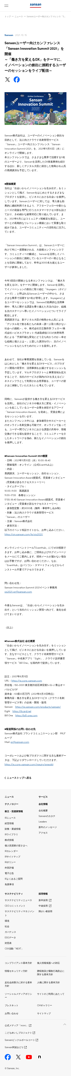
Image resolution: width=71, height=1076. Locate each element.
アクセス (43, 832)
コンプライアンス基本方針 (18, 962)
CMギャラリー (44, 1005)
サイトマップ (44, 1013)
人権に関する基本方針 (48, 982)
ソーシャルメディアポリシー (18, 995)
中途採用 (43, 905)
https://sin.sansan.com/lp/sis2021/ (24, 534)
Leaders (43, 821)
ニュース (19, 16)
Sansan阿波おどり (14, 1047)
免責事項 (9, 884)
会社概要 (43, 810)
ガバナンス (10, 931)
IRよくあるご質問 (14, 878)
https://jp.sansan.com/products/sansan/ (38, 706)
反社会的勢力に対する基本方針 (18, 984)
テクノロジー (11, 803)
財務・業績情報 (13, 828)
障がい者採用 (45, 911)
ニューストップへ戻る (19, 777)
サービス (43, 796)
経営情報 (9, 823)
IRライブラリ (11, 834)
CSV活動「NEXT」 (14, 948)
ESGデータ (10, 937)
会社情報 (43, 803)
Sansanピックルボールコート (20, 1039)
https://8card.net (21, 711)
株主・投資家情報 (14, 811)
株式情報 (9, 839)
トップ (8, 16)
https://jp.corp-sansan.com (26, 680)
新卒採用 (43, 900)
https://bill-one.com (26, 715)
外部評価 (9, 867)
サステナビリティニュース (18, 900)
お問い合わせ (11, 1013)
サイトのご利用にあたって (50, 993)
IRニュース (10, 817)
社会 (7, 926)
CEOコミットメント (15, 905)
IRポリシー (10, 862)
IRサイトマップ (12, 856)
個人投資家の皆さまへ (16, 845)
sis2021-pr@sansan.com (18, 591)
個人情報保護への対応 (48, 962)
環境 (7, 920)
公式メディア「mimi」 (16, 1025)
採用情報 (43, 893)
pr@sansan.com (20, 742)
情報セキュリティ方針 (16, 970)
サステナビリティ (14, 893)
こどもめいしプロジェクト (18, 1032)
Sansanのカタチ (47, 815)
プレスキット (11, 1005)
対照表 (8, 942)
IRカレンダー (11, 850)
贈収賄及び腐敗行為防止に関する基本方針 (50, 972)
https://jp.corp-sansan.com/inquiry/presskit (29, 764)
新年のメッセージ (48, 827)
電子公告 (9, 873)
